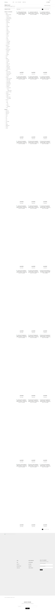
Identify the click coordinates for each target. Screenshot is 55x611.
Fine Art (7, 55)
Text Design (8, 43)
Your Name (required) (43, 563)
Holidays (7, 58)
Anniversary (7, 50)
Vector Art (7, 99)
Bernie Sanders (8, 71)
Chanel (6, 114)
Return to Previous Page (47, 5)
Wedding (7, 54)
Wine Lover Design (8, 91)
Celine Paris (7, 113)
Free (6, 57)
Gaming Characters (8, 18)
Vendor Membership (31, 560)
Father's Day (8, 63)
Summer (7, 39)
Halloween (7, 65)
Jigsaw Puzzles (10, 90)
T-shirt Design (8, 41)
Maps (7, 102)
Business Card (8, 94)
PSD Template (9, 98)
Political (7, 70)
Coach (6, 116)
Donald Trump (8, 74)
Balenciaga (7, 110)
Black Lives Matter (8, 73)
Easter (7, 53)
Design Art (7, 45)
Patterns (7, 30)
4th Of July (7, 59)
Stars (7, 107)
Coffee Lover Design (9, 78)
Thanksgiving (8, 67)
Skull (7, 37)
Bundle (7, 13)
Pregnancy (7, 86)
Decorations (8, 46)
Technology (7, 42)
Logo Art (7, 47)
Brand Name (8, 22)
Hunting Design (8, 82)
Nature (7, 29)
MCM (6, 122)
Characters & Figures (8, 14)
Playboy (7, 124)
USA (7, 103)
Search (27, 608)
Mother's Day (8, 66)
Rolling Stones (7, 125)
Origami (7, 95)
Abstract (7, 21)
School (7, 34)
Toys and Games (8, 87)
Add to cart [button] (21, 138)
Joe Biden (7, 75)
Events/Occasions (8, 49)
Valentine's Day (8, 69)
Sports (7, 38)
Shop (7, 6)
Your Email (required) (42, 566)
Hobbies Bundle (8, 79)
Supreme (7, 126)
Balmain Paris (7, 112)
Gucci (6, 120)
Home (5, 6)
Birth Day (7, 51)
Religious (7, 33)
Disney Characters (8, 17)
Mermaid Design (8, 83)
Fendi (6, 118)
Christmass (7, 61)
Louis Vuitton (7, 121)
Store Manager (31, 562)
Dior (6, 117)
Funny (7, 25)
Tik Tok (7, 128)
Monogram (7, 26)
